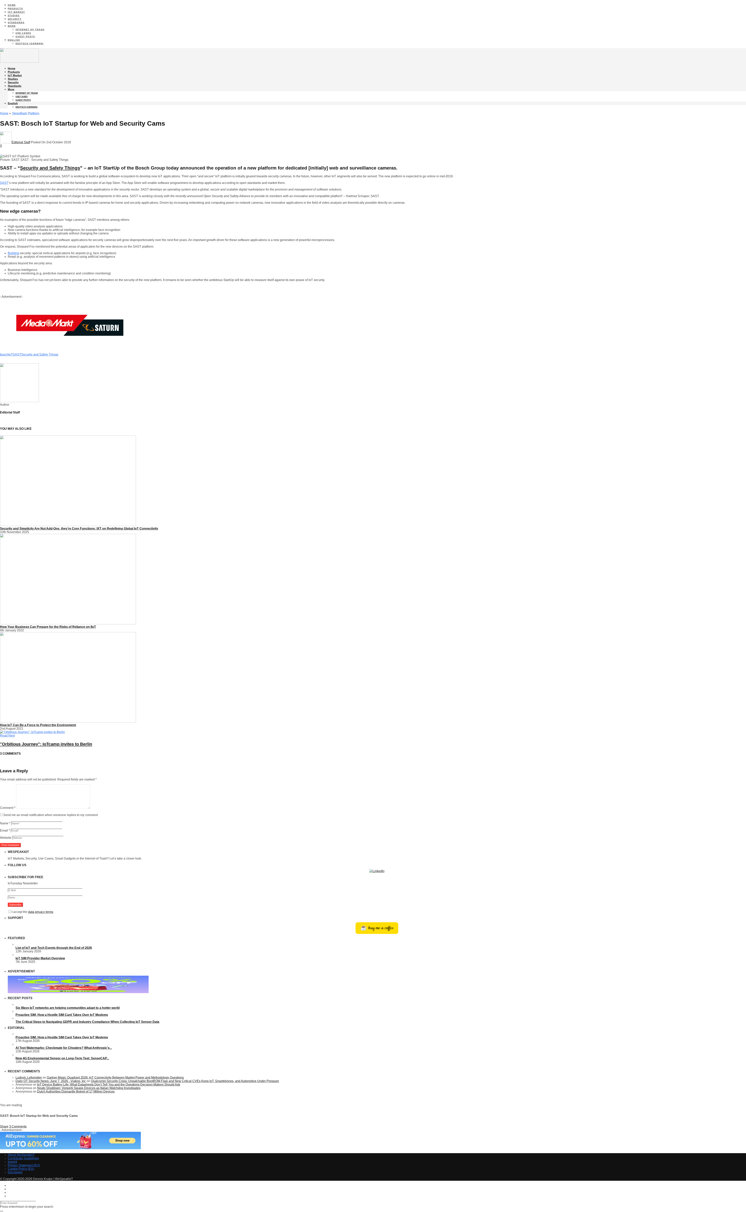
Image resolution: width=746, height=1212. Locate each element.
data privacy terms (40, 912)
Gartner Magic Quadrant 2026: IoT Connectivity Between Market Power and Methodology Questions (115, 1077)
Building (13, 253)
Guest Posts (25, 36)
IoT (10, 354)
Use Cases (23, 33)
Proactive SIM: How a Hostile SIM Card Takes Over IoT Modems (62, 1014)
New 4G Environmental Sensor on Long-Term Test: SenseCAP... (62, 1058)
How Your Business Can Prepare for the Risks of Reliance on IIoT (48, 626)
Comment (7, 807)
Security (15, 19)
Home (12, 5)
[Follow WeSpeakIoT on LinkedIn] (377, 871)
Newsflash (19, 113)
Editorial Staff (21, 142)
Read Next (7, 735)
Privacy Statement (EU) (24, 1165)
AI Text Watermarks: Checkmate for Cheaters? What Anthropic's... (64, 1047)
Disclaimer (15, 1172)
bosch (4, 354)
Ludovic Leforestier (29, 1077)
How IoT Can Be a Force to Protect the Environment (38, 725)
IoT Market (16, 12)
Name (5, 823)
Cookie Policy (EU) (21, 1168)
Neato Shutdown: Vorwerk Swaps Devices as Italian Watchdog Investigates (88, 1088)
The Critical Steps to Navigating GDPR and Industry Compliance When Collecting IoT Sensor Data (87, 1021)
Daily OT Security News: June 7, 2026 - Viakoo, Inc (51, 1081)
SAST (4, 182)
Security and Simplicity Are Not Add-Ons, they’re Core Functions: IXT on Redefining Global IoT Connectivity (79, 528)
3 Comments (18, 1126)
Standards (16, 22)
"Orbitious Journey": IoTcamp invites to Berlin (46, 744)
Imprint (12, 1161)
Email (5, 830)
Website (5, 837)
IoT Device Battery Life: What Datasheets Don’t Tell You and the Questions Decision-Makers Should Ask (108, 1084)
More (12, 26)
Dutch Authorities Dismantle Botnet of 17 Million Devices (76, 1091)
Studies (14, 15)
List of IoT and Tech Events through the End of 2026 (54, 947)
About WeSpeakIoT (21, 1154)
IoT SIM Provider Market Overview (40, 958)
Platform (33, 113)
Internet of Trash (30, 29)
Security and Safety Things (50, 168)
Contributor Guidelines (23, 1158)
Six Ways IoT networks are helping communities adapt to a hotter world (68, 1007)
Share (4, 1126)
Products (15, 8)
